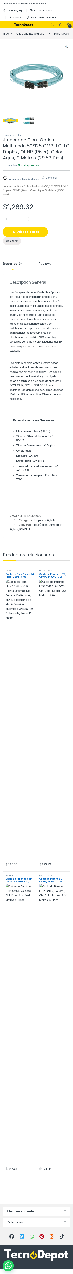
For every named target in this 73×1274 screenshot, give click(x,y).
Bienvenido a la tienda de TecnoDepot (25, 3)
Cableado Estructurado (30, 33)
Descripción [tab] (12, 264)
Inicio (6, 33)
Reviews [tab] (44, 264)
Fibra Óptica (61, 33)
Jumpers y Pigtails (12, 135)
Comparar (51, 177)
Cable (9, 570)
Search (52, 25)
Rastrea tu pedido (44, 10)
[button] (66, 47)
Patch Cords (45, 570)
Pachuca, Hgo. (15, 10)
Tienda (17, 17)
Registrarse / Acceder (43, 17)
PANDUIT (25, 529)
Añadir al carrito (28, 231)
